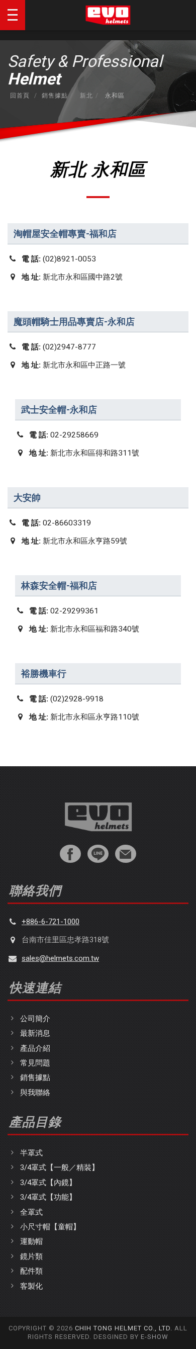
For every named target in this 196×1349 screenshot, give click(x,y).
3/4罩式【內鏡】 (48, 1182)
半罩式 (31, 1152)
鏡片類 (31, 1256)
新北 (85, 95)
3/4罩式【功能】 (48, 1197)
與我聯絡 (35, 1092)
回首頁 (20, 95)
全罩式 (31, 1212)
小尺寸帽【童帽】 (50, 1226)
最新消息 (35, 1033)
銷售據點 (55, 95)
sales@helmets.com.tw (60, 958)
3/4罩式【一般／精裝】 (59, 1167)
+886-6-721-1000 (50, 921)
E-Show (154, 1336)
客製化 (31, 1286)
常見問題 (35, 1062)
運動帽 (31, 1241)
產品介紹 (35, 1048)
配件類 (31, 1271)
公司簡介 (35, 1018)
